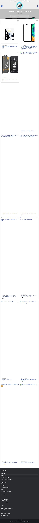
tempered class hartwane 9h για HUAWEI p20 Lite (9, 463)
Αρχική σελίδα (11, 11)
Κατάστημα (3, 485)
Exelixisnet (21, 520)
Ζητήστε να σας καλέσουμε (6, 491)
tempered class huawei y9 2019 (7, 379)
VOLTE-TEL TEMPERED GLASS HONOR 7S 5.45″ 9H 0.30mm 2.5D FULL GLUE (10, 213)
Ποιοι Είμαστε (3, 473)
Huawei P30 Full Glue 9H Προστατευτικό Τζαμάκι (28, 463)
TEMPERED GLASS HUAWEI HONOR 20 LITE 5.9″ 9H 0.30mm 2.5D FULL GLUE (29, 296)
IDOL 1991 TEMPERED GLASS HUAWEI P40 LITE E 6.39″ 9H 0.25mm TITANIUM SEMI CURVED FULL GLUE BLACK (10, 79)
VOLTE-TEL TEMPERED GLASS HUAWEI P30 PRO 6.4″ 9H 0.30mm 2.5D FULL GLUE (28, 213)
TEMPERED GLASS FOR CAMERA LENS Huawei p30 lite (9, 47)
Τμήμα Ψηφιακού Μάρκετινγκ (6, 479)
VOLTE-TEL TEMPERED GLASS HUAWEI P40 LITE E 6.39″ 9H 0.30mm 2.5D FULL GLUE (28, 131)
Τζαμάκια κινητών (18, 11)
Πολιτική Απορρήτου (5, 477)
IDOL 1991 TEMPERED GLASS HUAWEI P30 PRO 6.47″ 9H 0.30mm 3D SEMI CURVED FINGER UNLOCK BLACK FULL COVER (29, 47)
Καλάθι (2, 489)
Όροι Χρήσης (3, 475)
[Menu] (2, 6)
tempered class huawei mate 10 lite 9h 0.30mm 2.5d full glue (29, 380)
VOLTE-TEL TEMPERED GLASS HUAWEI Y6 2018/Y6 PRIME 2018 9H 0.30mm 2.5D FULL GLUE (9, 296)
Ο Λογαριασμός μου (4, 487)
